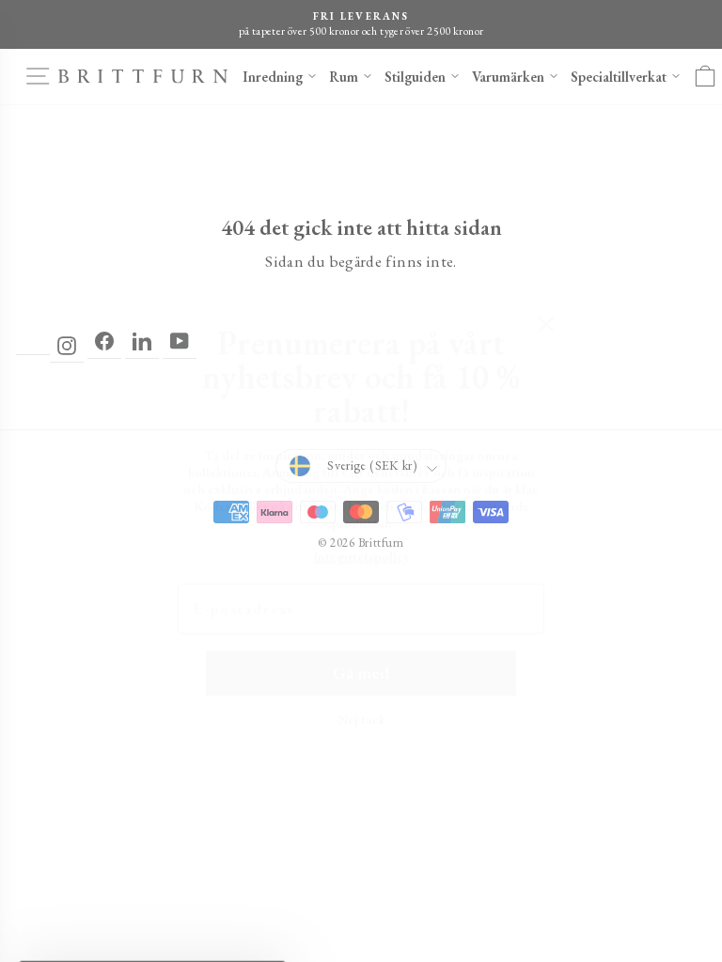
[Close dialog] (546, 280)
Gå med (361, 629)
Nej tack (361, 674)
